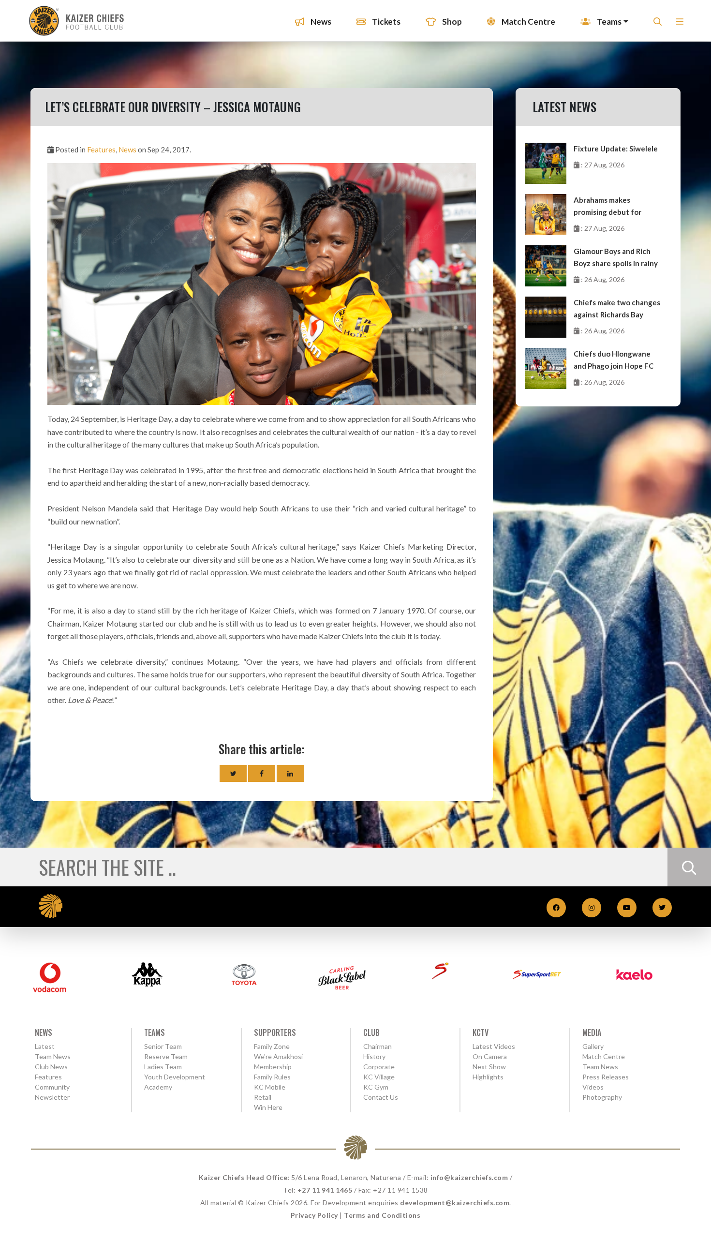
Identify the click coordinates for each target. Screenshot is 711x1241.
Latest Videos (494, 1046)
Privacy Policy (314, 1215)
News (320, 21)
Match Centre (527, 21)
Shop (451, 21)
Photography (602, 1097)
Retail (262, 1097)
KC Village (379, 1077)
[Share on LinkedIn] (290, 773)
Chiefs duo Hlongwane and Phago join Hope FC (613, 359)
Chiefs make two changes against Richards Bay (617, 308)
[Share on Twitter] (233, 773)
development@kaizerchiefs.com (454, 1202)
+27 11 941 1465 (325, 1190)
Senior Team (163, 1046)
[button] (679, 24)
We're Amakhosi (278, 1056)
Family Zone (272, 1046)
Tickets (385, 21)
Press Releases (605, 1077)
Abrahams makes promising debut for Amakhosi (607, 206)
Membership (273, 1066)
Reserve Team (166, 1056)
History (374, 1056)
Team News (53, 1056)
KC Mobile (269, 1087)
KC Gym (375, 1087)
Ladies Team (163, 1066)
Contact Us (380, 1097)
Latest (45, 1046)
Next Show (489, 1066)
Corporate (379, 1066)
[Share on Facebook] (261, 773)
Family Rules (272, 1077)
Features (101, 149)
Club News (51, 1066)
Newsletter (52, 1097)
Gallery (593, 1046)
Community (52, 1087)
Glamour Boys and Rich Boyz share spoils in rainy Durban (616, 258)
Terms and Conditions (382, 1215)
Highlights (488, 1077)
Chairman (377, 1046)
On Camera (490, 1056)
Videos (593, 1087)
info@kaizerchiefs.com (469, 1177)
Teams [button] (608, 21)
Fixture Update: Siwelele (616, 148)
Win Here (268, 1107)
